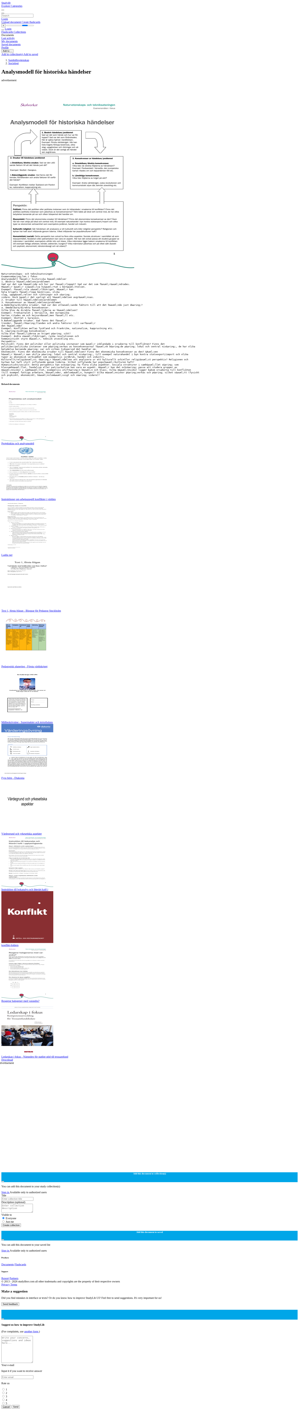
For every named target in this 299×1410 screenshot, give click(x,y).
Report (5, 1278)
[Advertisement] (105, 89)
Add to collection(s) (12, 54)
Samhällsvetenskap (18, 60)
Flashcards (7, 31)
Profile (5, 47)
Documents (7, 1264)
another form (31, 1331)
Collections (20, 31)
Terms (13, 1284)
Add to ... (7, 51)
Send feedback (10, 1304)
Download (7, 1059)
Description (13, 1202)
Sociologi (13, 63)
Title (3, 1195)
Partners (14, 1278)
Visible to (6, 1214)
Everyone (11, 1218)
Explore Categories (11, 6)
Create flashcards (31, 22)
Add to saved (31, 54)
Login (4, 18)
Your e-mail (7, 1365)
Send (15, 1406)
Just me (10, 1221)
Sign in (5, 1192)
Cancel (6, 1406)
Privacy (5, 1284)
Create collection (11, 1225)
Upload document (11, 22)
